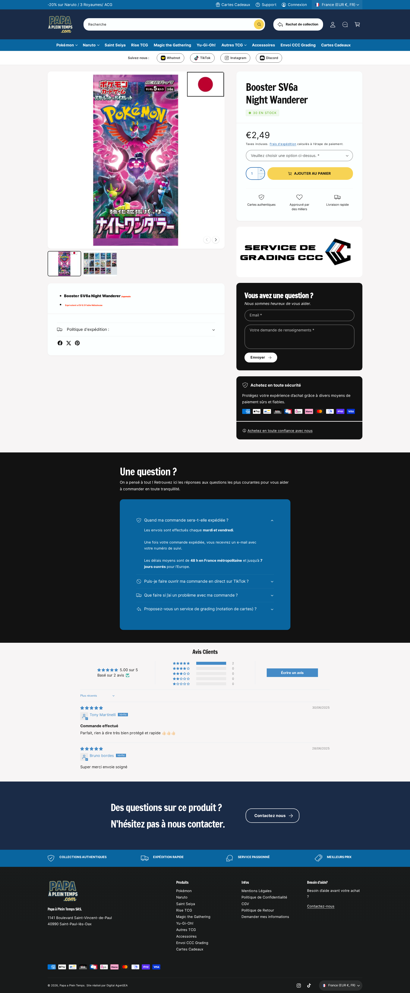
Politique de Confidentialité (264, 897)
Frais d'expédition (283, 144)
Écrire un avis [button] (292, 673)
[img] (91, 708)
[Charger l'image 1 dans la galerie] (64, 263)
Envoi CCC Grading (192, 943)
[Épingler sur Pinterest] (77, 343)
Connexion (297, 4)
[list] (205, 858)
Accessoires (186, 936)
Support (269, 4)
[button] (357, 24)
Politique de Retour (258, 910)
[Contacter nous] (345, 24)
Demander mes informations (265, 917)
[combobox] (174, 24)
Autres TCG (232, 45)
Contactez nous (270, 815)
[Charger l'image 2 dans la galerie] (100, 263)
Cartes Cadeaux (235, 4)
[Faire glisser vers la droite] (215, 239)
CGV (245, 904)
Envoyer (257, 357)
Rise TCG (184, 910)
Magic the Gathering (193, 917)
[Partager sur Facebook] (60, 343)
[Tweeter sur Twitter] (69, 343)
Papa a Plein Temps (72, 985)
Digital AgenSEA (117, 985)
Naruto (89, 45)
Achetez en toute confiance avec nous (280, 431)
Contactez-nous (320, 906)
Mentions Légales (256, 891)
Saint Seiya (185, 904)
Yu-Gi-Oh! (184, 923)
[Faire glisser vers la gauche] (207, 239)
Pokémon (65, 45)
